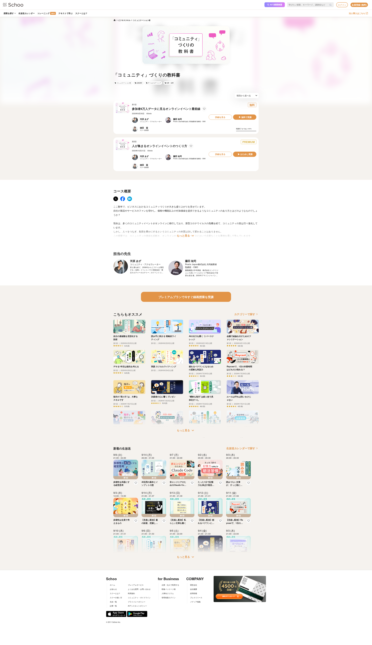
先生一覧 (113, 601)
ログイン (342, 4)
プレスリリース (196, 597)
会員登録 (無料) (359, 4)
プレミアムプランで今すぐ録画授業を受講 (186, 297)
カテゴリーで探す (246, 314)
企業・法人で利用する (170, 585)
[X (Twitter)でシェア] (115, 198)
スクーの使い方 (116, 597)
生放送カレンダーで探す (242, 448)
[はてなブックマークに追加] (129, 198)
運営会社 (193, 585)
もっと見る (186, 235)
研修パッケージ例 (169, 589)
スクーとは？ (81, 13)
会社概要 (193, 589)
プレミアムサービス (136, 585)
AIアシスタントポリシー (137, 606)
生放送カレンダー (26, 13)
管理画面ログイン (169, 597)
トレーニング (46, 13)
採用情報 (193, 593)
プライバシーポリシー (136, 601)
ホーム (112, 585)
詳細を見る (220, 117)
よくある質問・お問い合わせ (139, 589)
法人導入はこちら (357, 13)
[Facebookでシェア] (122, 198)
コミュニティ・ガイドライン (139, 597)
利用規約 (131, 593)
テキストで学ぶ (65, 13)
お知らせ (113, 589)
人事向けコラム (168, 593)
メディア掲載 (195, 601)
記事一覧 (113, 606)
